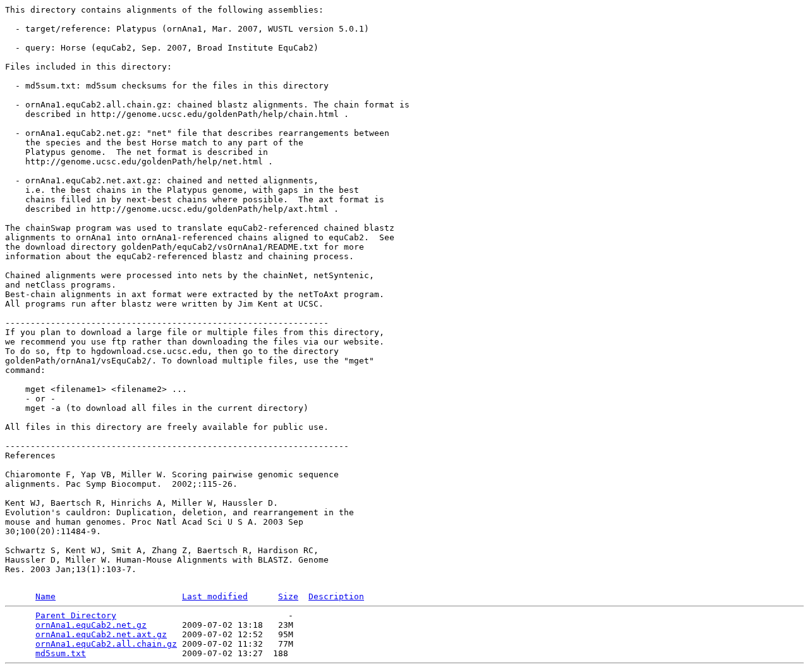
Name (45, 596)
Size (288, 596)
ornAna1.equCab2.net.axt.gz (101, 634)
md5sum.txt (60, 653)
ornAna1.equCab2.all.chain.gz (106, 644)
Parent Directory (75, 615)
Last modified (215, 596)
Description (336, 596)
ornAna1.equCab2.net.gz (91, 625)
